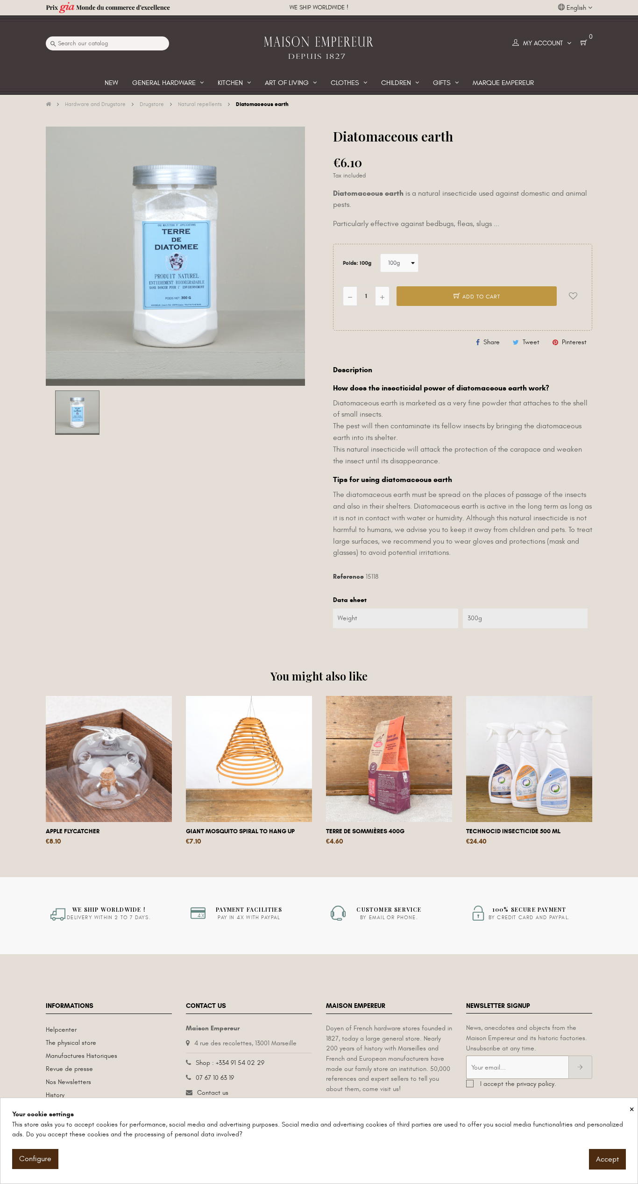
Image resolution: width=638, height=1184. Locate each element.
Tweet (531, 342)
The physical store (71, 1043)
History (55, 1095)
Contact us (212, 1093)
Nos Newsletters (68, 1082)
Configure (35, 1159)
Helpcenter (61, 1030)
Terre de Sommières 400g (365, 831)
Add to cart (480, 296)
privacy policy (535, 1084)
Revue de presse (69, 1069)
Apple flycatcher (72, 831)
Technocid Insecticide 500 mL (513, 831)
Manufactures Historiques (81, 1056)
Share (491, 342)
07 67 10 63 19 (215, 1078)
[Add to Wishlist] (573, 296)
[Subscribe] (580, 1067)
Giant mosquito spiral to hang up (240, 831)
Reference (348, 577)
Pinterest (574, 342)
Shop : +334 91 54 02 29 (230, 1063)
